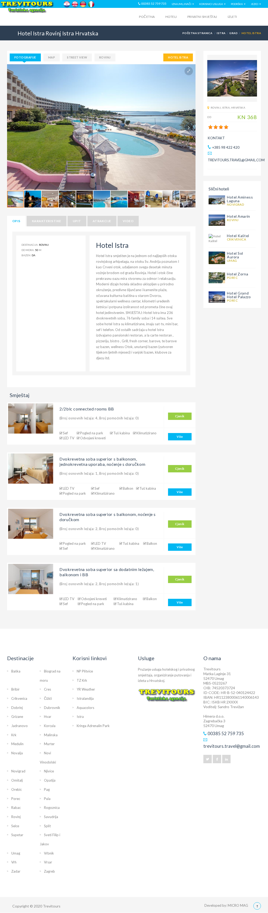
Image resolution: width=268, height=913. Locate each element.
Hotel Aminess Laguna (240, 199)
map (51, 57)
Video (128, 221)
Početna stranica (197, 33)
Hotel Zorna (237, 274)
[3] (221, 127)
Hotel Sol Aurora (235, 255)
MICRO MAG (238, 905)
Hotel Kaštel (238, 235)
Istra (221, 33)
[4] (226, 127)
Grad (233, 33)
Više (180, 436)
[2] (215, 127)
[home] (27, 18)
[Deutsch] (83, 4)
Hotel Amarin (238, 216)
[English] (75, 4)
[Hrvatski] (66, 4)
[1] (210, 127)
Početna (147, 17)
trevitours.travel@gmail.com (236, 160)
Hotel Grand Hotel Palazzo (239, 295)
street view (77, 57)
